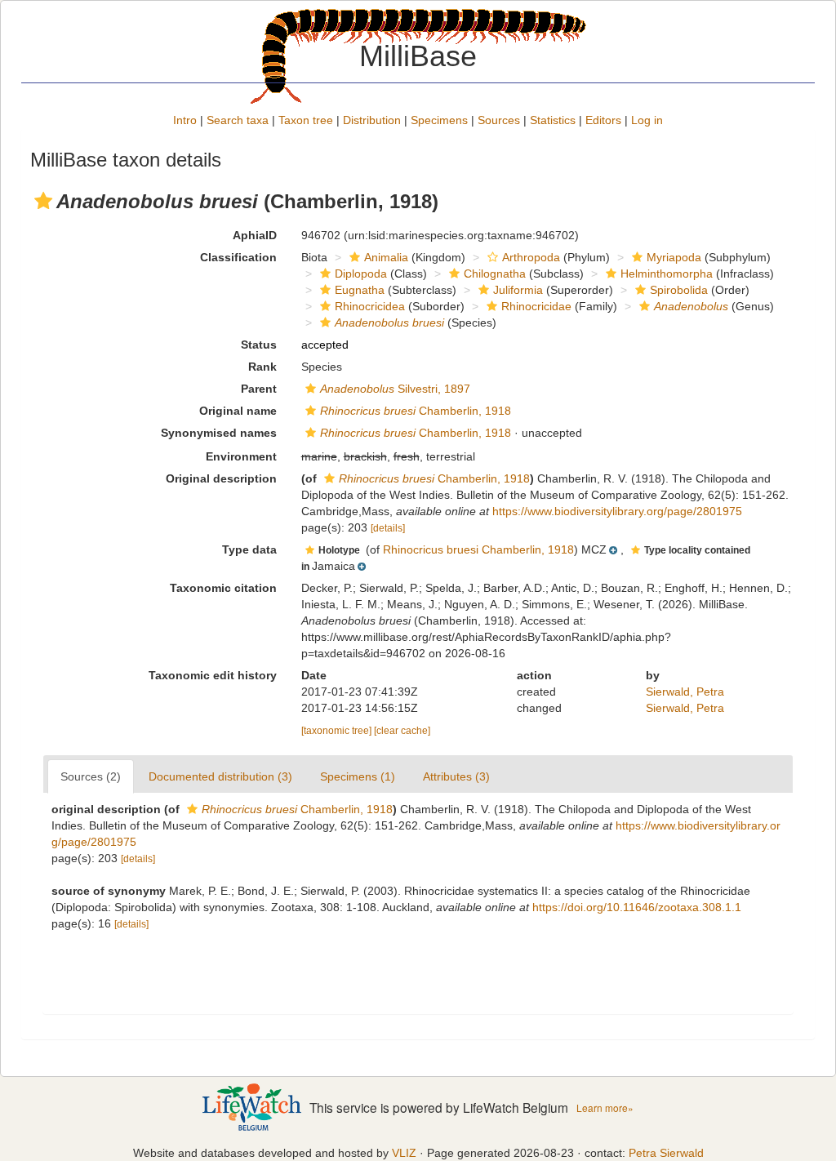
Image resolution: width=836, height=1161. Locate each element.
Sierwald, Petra (685, 691)
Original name (238, 410)
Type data (249, 549)
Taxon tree (305, 120)
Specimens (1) (357, 776)
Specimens (439, 120)
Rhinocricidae (536, 306)
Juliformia (518, 289)
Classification (238, 257)
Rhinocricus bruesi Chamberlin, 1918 (478, 549)
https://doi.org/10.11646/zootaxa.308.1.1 (636, 907)
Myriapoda (674, 257)
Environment (241, 456)
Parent (259, 388)
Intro (185, 120)
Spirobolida (679, 289)
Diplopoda (361, 273)
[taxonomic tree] (337, 730)
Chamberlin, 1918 (415, 410)
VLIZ (404, 1152)
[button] (43, 201)
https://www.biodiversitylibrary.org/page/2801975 (617, 511)
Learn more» (605, 1107)
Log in (647, 120)
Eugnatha (360, 289)
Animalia (386, 257)
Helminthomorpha (666, 273)
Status (259, 344)
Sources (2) (90, 776)
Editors (603, 120)
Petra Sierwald (666, 1152)
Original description (221, 478)
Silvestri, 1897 (395, 388)
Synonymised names (219, 432)
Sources (499, 120)
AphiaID (255, 235)
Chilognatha (495, 273)
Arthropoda (531, 257)
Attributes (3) (456, 776)
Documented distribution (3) (220, 776)
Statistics (553, 120)
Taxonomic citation (223, 587)
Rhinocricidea (370, 306)
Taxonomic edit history (213, 675)
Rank (262, 366)
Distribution (372, 120)
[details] (388, 528)
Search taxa (238, 120)
